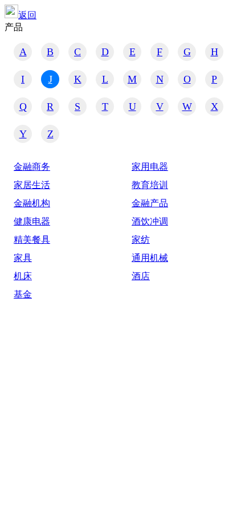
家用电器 (150, 166)
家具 (23, 258)
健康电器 (32, 221)
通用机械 (150, 258)
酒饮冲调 (150, 221)
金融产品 (150, 203)
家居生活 (32, 185)
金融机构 (32, 203)
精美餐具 (32, 239)
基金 (23, 294)
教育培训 (150, 185)
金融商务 (32, 166)
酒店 (141, 276)
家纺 (141, 239)
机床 (23, 276)
